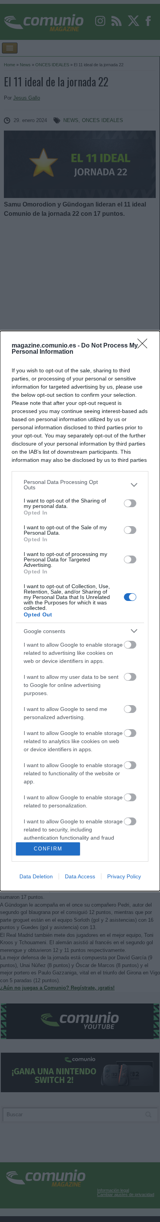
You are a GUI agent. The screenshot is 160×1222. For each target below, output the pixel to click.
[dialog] (80, 611)
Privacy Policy (124, 876)
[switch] (130, 503)
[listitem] (80, 484)
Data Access (80, 876)
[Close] (144, 346)
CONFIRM (48, 849)
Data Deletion (36, 876)
